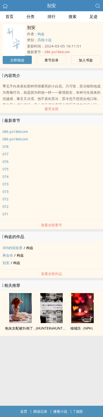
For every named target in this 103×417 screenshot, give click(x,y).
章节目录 (51, 60)
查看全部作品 (51, 273)
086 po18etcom (57, 51)
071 (5, 214)
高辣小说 (45, 39)
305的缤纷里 (12, 247)
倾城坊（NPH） (82, 328)
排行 (52, 16)
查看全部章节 (51, 225)
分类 (30, 16)
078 (5, 146)
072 (5, 199)
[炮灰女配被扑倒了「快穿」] (20, 321)
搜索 (72, 16)
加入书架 (86, 60)
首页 (10, 16)
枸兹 (41, 33)
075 (5, 169)
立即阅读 (17, 60)
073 (5, 184)
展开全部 (51, 108)
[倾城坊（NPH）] (82, 321)
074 (5, 176)
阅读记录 (40, 411)
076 (5, 161)
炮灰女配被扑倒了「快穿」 (26, 328)
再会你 (7, 255)
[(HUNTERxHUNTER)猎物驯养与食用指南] (51, 321)
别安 (51, 5)
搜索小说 (60, 411)
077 (5, 154)
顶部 (79, 411)
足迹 (94, 16)
